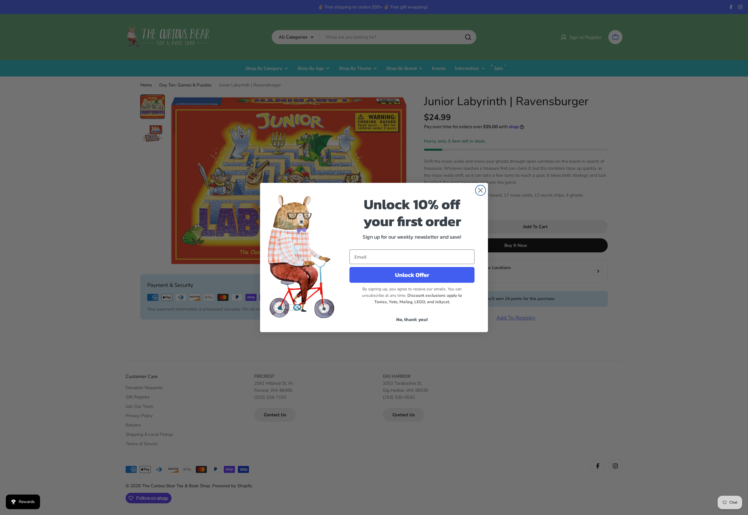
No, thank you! (412, 319)
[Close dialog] (480, 190)
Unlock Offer (412, 274)
